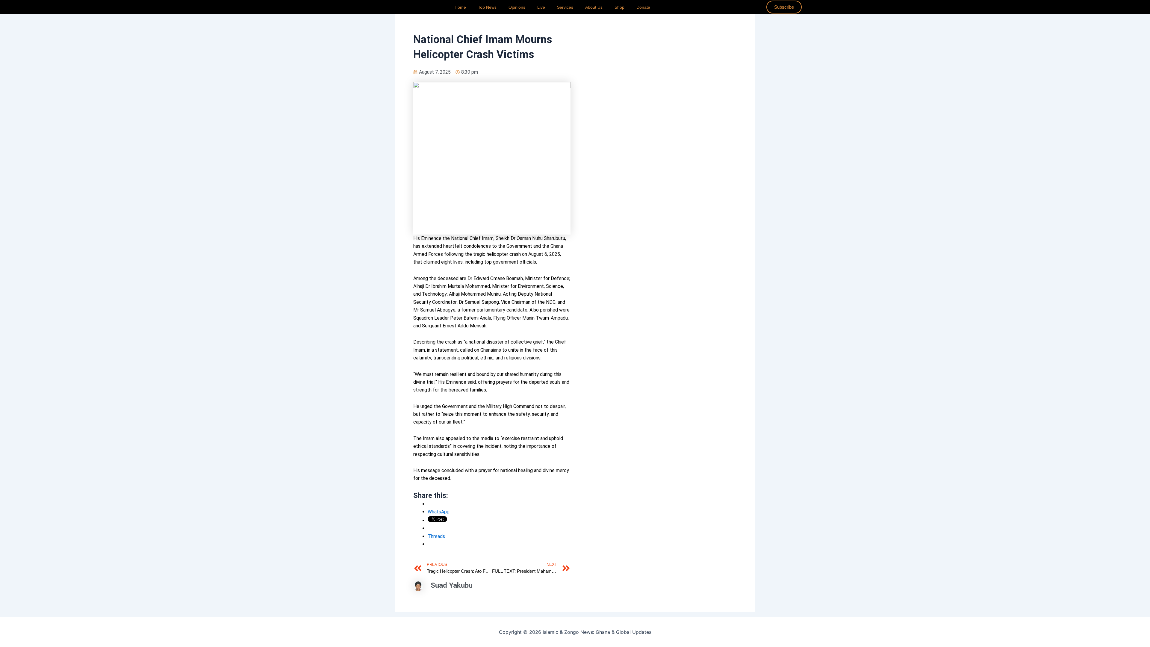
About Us (594, 7)
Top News (487, 7)
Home (460, 7)
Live (541, 7)
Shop (619, 7)
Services (565, 7)
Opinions (517, 7)
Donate (643, 7)
